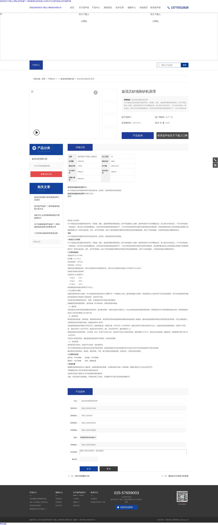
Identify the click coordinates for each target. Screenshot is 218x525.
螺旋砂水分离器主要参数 (178, 476)
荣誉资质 (76, 505)
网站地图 (3, 524)
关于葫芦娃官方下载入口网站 (84, 9)
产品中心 (96, 7)
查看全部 (36, 242)
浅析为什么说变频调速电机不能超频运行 (47, 216)
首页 (72, 7)
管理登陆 (176, 520)
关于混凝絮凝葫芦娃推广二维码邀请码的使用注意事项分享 (47, 225)
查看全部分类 (46, 174)
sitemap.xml (184, 520)
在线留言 (144, 7)
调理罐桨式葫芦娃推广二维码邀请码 (38, 509)
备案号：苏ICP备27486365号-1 (84, 520)
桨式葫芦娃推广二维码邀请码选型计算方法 (47, 207)
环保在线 (168, 520)
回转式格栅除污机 (82, 476)
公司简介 (76, 499)
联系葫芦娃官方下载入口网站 (155, 9)
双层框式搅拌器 (35, 505)
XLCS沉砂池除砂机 (42, 166)
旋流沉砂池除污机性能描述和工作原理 (47, 198)
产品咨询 (138, 135)
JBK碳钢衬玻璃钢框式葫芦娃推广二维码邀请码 (38, 499)
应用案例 (59, 502)
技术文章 (120, 7)
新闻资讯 (108, 7)
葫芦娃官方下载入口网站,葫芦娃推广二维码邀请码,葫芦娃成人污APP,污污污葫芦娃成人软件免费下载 (35, 1)
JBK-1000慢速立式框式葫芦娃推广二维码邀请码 (39, 502)
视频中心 (132, 7)
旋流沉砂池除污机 (67, 79)
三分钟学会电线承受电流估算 (46, 233)
